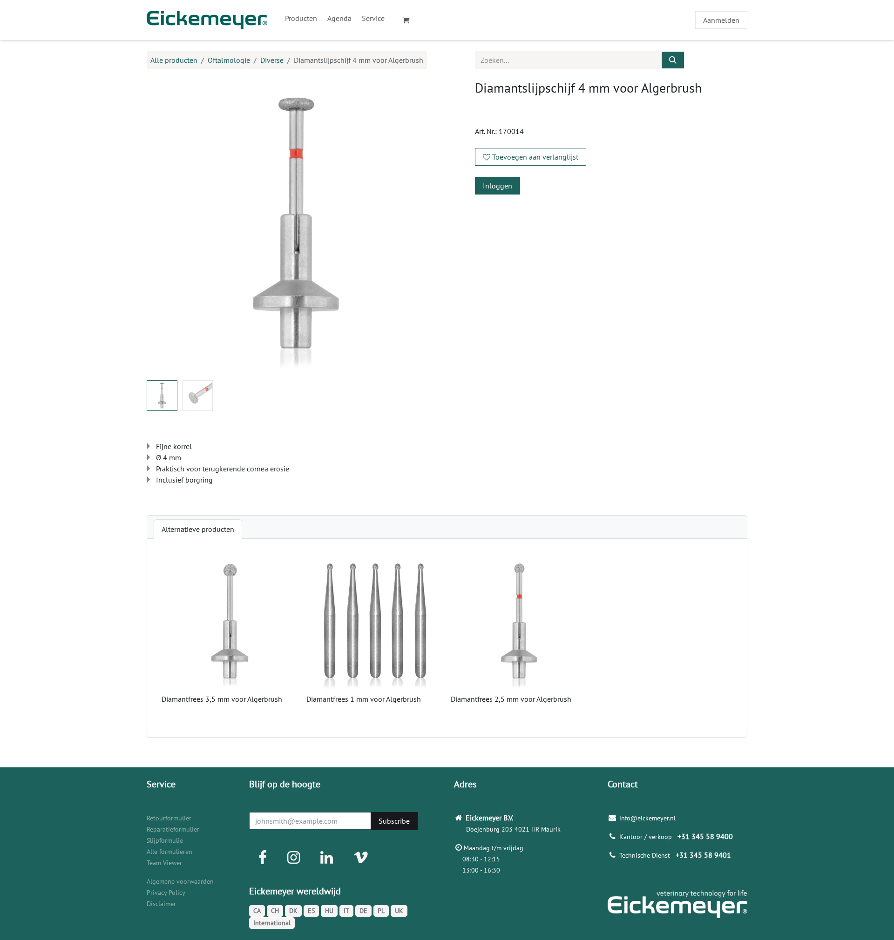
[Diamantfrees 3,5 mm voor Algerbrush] (230, 622)
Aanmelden (721, 20)
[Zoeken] (672, 60)
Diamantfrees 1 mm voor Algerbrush (363, 699)
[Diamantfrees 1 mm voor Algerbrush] (375, 622)
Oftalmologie (229, 60)
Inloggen (497, 185)
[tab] (198, 529)
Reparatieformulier (173, 829)
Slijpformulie (165, 840)
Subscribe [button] (394, 821)
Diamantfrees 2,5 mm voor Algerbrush (511, 699)
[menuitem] (301, 18)
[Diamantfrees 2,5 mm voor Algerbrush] (519, 622)
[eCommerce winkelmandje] (410, 20)
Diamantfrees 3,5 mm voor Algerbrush (222, 699)
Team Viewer (164, 863)
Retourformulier (169, 818)
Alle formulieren (169, 851)
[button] (162, 226)
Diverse (272, 60)
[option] (447, 638)
